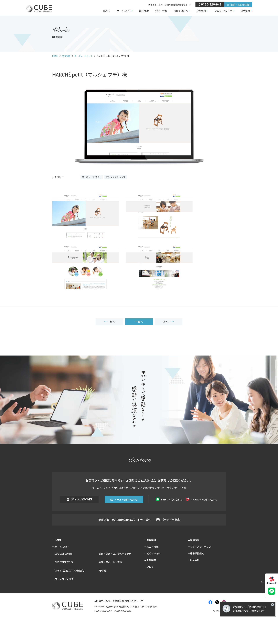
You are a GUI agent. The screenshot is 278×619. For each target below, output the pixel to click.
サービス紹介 (123, 10)
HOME (106, 10)
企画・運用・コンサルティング (115, 553)
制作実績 (144, 10)
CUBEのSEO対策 (63, 553)
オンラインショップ (115, 176)
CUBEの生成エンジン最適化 (69, 570)
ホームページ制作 (64, 579)
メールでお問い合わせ (126, 499)
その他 (102, 570)
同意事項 (194, 560)
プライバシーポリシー (201, 546)
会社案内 (201, 10)
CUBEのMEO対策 (64, 562)
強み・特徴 (161, 10)
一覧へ (139, 321)
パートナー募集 (170, 519)
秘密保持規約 (197, 553)
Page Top (266, 585)
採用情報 (245, 10)
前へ (112, 321)
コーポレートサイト (91, 176)
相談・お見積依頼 (239, 4)
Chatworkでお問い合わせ (204, 499)
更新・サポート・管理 (110, 562)
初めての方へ (181, 10)
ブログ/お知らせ (223, 10)
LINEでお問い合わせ (171, 499)
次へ (165, 321)
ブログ (150, 566)
